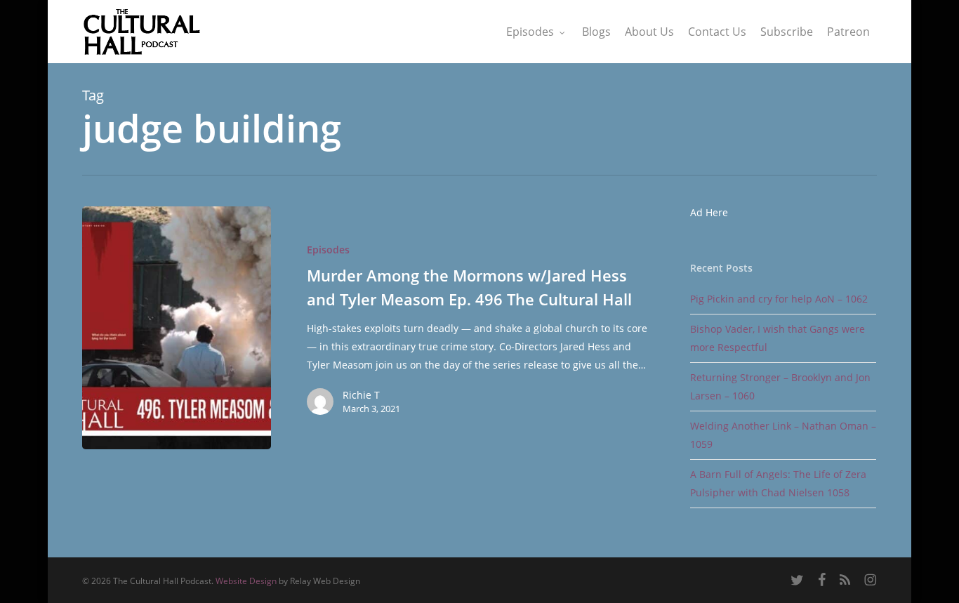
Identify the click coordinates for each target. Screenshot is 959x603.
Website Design (246, 581)
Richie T (361, 395)
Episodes (328, 249)
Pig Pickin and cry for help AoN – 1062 (779, 298)
